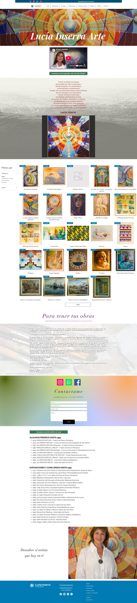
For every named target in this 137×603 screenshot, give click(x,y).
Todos (3, 176)
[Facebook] (77, 382)
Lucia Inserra (5, 180)
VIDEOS (88, 597)
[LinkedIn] (68, 594)
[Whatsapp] (69, 382)
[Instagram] (60, 382)
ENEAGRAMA (89, 586)
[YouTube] (64, 594)
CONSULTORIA (90, 590)
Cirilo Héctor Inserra (7, 178)
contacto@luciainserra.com (60, 397)
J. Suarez (4, 182)
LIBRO (88, 583)
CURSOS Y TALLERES (92, 593)
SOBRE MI (89, 595)
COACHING (89, 588)
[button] (68, 136)
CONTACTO (89, 600)
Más (78, 304)
